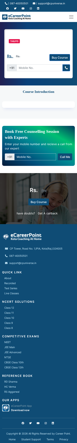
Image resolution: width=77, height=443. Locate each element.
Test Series (10, 288)
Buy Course (60, 57)
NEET (7, 342)
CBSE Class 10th (14, 362)
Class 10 (9, 317)
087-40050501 (18, 3)
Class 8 (8, 327)
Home (12, 439)
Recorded (10, 283)
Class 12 (9, 307)
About (7, 278)
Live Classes (11, 293)
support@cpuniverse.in (51, 3)
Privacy (63, 439)
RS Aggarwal (11, 391)
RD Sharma (10, 381)
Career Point (63, 433)
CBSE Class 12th (13, 367)
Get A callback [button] (48, 213)
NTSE (7, 357)
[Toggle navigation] (71, 17)
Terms (50, 439)
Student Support (31, 439)
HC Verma (10, 386)
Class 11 (9, 312)
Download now (20, 410)
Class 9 (8, 322)
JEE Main (9, 347)
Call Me (65, 157)
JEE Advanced (12, 352)
